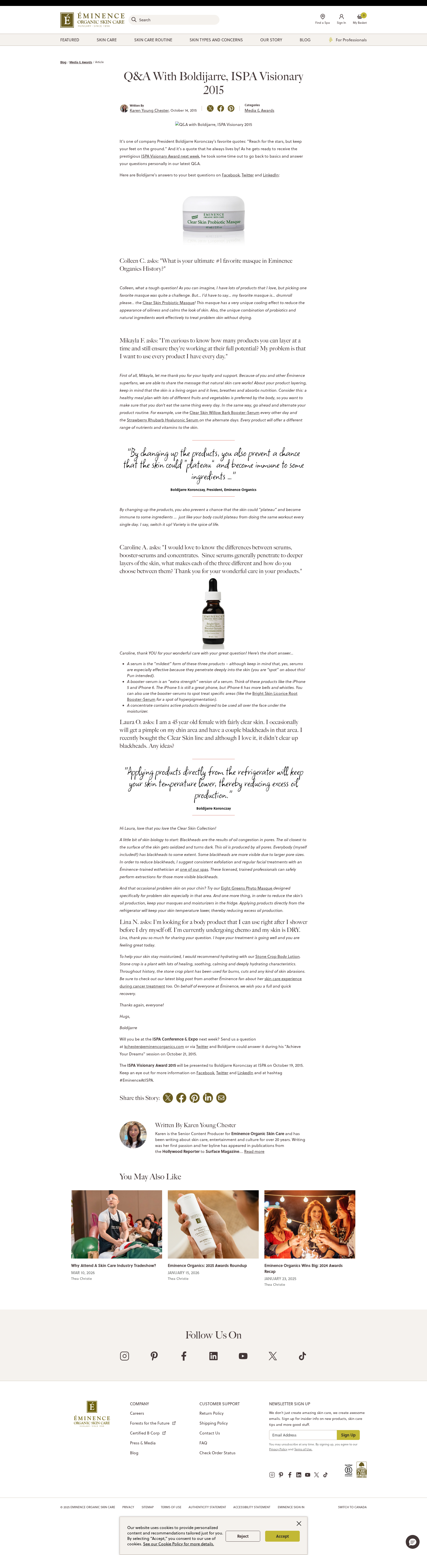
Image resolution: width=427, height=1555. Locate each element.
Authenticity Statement (207, 1507)
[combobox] (173, 20)
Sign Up (348, 1435)
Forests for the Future (150, 1423)
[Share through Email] (221, 1097)
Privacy (128, 1507)
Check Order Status (217, 1453)
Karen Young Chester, (150, 110)
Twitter (248, 175)
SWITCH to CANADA (352, 1507)
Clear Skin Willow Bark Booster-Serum (224, 412)
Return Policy (211, 1413)
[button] (341, 19)
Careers (137, 1413)
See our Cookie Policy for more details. (178, 1544)
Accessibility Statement (251, 1507)
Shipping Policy (213, 1423)
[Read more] (116, 1224)
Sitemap (148, 1507)
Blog (63, 62)
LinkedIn (271, 175)
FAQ (203, 1443)
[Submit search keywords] (134, 20)
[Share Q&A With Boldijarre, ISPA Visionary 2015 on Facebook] (220, 108)
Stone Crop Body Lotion (277, 956)
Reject (243, 1536)
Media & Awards (80, 62)
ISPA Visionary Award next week (170, 156)
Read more (254, 1151)
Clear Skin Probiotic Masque (168, 302)
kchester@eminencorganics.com (154, 1046)
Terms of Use (171, 1507)
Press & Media (143, 1443)
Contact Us (209, 1433)
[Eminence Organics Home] (92, 20)
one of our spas (194, 869)
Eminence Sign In (291, 1507)
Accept (282, 1536)
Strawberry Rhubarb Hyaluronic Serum (162, 420)
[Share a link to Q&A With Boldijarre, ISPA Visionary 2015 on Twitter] (210, 108)
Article (99, 62)
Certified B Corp (145, 1433)
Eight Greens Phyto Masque (246, 888)
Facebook (231, 175)
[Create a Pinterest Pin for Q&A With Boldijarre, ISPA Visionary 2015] (231, 108)
